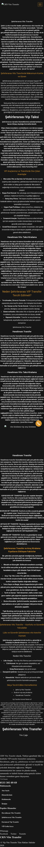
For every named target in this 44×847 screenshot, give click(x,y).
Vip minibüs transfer (18, 262)
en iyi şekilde (38, 164)
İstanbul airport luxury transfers (13, 278)
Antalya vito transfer (36, 340)
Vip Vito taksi (34, 649)
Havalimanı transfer (8, 336)
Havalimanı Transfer (22, 331)
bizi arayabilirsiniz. (11, 42)
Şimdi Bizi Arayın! (26, 422)
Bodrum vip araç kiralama (23, 692)
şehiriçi (3, 399)
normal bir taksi (13, 130)
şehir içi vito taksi (37, 347)
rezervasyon (37, 67)
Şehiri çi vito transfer (9, 26)
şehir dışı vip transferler (28, 57)
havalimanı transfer (27, 146)
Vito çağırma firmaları (25, 160)
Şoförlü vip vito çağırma (34, 278)
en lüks (14, 276)
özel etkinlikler (37, 762)
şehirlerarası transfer (31, 35)
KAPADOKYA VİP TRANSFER (11, 496)
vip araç (25, 260)
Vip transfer (4, 703)
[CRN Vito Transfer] (10, 4)
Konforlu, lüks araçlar (15, 498)
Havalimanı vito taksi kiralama (12, 241)
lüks (3, 46)
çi (16, 762)
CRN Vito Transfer (8, 756)
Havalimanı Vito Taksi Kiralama (22, 237)
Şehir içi (39, 51)
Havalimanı (17, 271)
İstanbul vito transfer (20, 338)
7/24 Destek (4, 779)
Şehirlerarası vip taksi (10, 122)
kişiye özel (40, 524)
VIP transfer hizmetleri (17, 759)
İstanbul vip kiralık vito (18, 44)
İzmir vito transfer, (7, 340)
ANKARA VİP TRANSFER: (11, 535)
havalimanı (7, 260)
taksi (33, 62)
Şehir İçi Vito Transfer (23, 690)
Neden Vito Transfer (22, 656)
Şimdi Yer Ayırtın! (28, 69)
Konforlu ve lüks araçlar (28, 511)
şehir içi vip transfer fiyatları (26, 715)
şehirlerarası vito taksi (19, 347)
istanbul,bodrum (6, 645)
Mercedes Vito (17, 576)
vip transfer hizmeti (12, 722)
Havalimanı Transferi (23, 695)
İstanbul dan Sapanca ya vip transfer (15, 720)
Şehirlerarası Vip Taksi (22, 117)
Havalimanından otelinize (26, 513)
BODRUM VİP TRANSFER (9, 511)
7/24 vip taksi (38, 139)
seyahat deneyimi (24, 537)
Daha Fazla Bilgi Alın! (29, 167)
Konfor (23, 535)
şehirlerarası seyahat (29, 130)
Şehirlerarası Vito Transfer (22, 22)
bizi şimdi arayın (30, 669)
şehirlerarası (15, 264)
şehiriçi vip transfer (7, 57)
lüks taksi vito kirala (21, 133)
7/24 (41, 158)
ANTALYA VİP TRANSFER (9, 524)
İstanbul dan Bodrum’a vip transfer (17, 718)
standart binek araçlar (8, 579)
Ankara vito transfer (35, 338)
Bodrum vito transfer (10, 343)
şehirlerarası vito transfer (31, 26)
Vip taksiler (35, 55)
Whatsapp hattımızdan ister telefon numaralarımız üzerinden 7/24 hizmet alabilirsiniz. (24, 420)
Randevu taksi (18, 64)
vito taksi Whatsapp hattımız (32, 253)
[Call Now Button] (39, 423)
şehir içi (3, 264)
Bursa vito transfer (21, 340)
